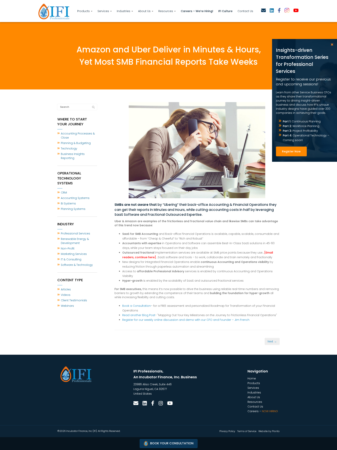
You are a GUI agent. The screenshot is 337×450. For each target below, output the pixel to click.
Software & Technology (77, 265)
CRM (64, 192)
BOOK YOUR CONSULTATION (171, 443)
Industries (124, 11)
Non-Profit (67, 248)
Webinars (67, 306)
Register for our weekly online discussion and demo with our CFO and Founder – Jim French (185, 320)
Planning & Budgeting (76, 143)
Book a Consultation (136, 306)
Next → (272, 341)
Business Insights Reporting (73, 156)
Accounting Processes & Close (78, 136)
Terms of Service (246, 431)
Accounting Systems (75, 198)
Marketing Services (74, 254)
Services (104, 11)
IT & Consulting (71, 259)
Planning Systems (73, 209)
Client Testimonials (74, 300)
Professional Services (75, 233)
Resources (166, 11)
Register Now (291, 151)
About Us (144, 11)
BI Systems (68, 203)
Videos (65, 295)
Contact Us (245, 11)
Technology (69, 148)
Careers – (262, 411)
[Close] (332, 44)
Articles (66, 289)
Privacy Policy (227, 431)
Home (251, 378)
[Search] (93, 107)
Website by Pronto (269, 431)
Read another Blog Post (138, 315)
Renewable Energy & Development (75, 241)
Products (83, 11)
